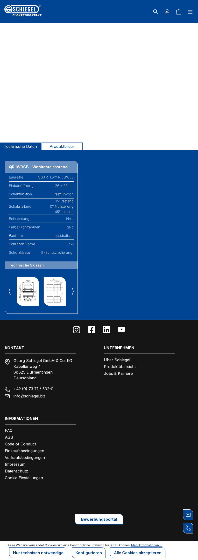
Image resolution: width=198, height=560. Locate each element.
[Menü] (188, 11)
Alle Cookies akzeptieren (138, 552)
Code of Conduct (20, 444)
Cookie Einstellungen (24, 477)
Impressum (15, 464)
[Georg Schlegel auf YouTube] (121, 329)
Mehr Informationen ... (146, 545)
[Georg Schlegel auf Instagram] (76, 329)
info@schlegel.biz (29, 396)
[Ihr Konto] (167, 11)
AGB (9, 437)
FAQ (9, 430)
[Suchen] (155, 11)
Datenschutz (16, 471)
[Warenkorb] (178, 11)
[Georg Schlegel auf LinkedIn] (106, 329)
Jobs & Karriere (118, 373)
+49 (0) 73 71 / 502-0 (33, 388)
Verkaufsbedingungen (25, 457)
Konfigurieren (89, 552)
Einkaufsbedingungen (24, 450)
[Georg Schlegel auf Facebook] (91, 329)
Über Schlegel (117, 359)
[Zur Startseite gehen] (34, 10)
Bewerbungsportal (99, 519)
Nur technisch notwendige (38, 552)
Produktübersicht (120, 366)
